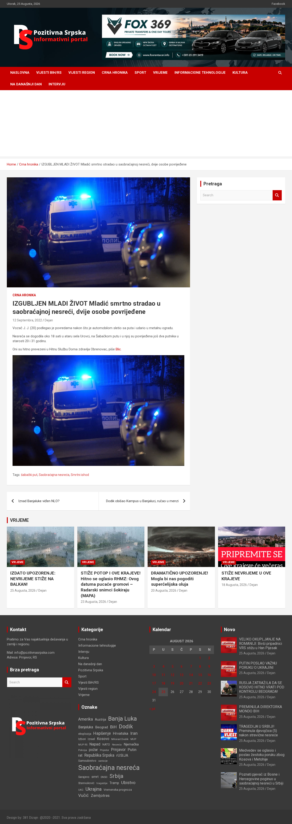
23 (209, 683)
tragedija (101, 783)
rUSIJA (122, 755)
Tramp (114, 783)
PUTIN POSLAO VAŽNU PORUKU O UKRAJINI (258, 665)
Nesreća (117, 744)
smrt (95, 777)
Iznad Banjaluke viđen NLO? (39, 501)
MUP (133, 739)
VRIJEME (19, 520)
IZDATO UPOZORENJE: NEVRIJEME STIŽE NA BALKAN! (32, 578)
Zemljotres (100, 795)
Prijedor (104, 750)
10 (154, 675)
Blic (118, 349)
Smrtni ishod (80, 475)
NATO (106, 744)
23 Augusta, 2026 (93, 602)
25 (163, 692)
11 (163, 675)
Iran (134, 733)
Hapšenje (102, 733)
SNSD (104, 777)
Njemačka (131, 744)
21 (191, 683)
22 (200, 683)
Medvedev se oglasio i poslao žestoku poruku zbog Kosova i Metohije (261, 754)
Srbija (116, 776)
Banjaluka (85, 727)
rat (80, 755)
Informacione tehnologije (200, 73)
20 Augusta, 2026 (163, 590)
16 (209, 675)
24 (154, 692)
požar (93, 750)
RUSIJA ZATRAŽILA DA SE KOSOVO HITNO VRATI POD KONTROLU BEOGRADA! (261, 687)
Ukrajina (94, 789)
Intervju (57, 84)
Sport (140, 73)
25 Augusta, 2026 (23, 590)
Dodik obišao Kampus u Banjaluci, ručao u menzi (142, 501)
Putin (132, 749)
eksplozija (84, 733)
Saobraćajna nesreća (54, 475)
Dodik (126, 726)
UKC (80, 789)
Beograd (101, 727)
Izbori (82, 739)
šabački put (29, 475)
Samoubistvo (87, 760)
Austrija (100, 719)
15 (200, 675)
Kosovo (103, 739)
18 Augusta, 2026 (234, 585)
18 (163, 683)
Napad (94, 744)
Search (277, 195)
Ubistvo (128, 782)
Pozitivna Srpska (90, 670)
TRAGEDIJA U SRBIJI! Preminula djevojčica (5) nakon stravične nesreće (258, 730)
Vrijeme (160, 73)
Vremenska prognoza (118, 789)
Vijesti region (81, 73)
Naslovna (19, 73)
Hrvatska (120, 733)
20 (181, 683)
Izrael (91, 739)
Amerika (85, 719)
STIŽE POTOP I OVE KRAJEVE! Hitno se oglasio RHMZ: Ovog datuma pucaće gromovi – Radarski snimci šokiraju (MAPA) (111, 584)
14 (191, 675)
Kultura (240, 73)
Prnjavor (118, 749)
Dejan (49, 320)
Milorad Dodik (119, 739)
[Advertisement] (146, 124)
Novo (229, 629)
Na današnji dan (26, 84)
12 (172, 675)
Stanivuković (86, 783)
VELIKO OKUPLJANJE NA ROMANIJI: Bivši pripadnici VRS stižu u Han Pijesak (260, 643)
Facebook (278, 3)
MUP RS (82, 744)
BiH (113, 727)
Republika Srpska (99, 755)
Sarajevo (83, 777)
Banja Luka (122, 718)
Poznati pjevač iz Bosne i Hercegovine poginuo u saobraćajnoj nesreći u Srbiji (261, 778)
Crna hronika (115, 73)
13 (181, 675)
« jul (152, 709)
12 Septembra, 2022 (27, 320)
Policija (82, 750)
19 (172, 683)
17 (154, 683)
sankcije (103, 760)
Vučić (83, 795)
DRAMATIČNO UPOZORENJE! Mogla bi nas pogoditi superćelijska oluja (179, 578)
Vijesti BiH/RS (49, 73)
